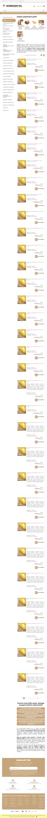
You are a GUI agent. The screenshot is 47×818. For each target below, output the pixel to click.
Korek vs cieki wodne (9, 84)
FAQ (17, 2)
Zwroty (5, 804)
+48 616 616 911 (21, 0)
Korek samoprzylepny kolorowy (8, 31)
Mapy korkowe (7, 76)
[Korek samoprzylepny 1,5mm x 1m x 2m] (22, 215)
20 (37, 698)
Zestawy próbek (7, 99)
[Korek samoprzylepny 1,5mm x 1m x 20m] (22, 316)
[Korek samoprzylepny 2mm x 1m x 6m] (22, 602)
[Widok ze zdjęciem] (41, 55)
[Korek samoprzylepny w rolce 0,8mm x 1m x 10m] (22, 96)
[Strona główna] (12, 6)
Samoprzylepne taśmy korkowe (8, 24)
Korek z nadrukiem (8, 102)
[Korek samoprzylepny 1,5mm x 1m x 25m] (22, 333)
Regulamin (43, 2)
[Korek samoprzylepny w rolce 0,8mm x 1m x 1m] (22, 63)
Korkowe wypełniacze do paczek (7, 96)
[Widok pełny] (44, 55)
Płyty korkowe (13, 798)
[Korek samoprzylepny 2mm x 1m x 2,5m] (22, 501)
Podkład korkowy (8, 42)
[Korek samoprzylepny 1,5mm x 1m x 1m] (22, 181)
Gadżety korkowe (8, 81)
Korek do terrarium (8, 105)
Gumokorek (6, 57)
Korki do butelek (7, 92)
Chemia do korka (7, 65)
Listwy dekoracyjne (8, 71)
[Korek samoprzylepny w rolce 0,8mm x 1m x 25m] (22, 147)
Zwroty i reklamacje (27, 2)
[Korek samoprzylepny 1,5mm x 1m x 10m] (22, 282)
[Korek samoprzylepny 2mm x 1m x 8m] (22, 652)
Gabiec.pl (27, 813)
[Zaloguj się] (35, 6)
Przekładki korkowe (8, 73)
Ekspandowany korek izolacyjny (9, 55)
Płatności (20, 2)
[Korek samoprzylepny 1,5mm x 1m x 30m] (22, 350)
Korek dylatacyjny (8, 68)
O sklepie (34, 798)
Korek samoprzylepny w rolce (8, 26)
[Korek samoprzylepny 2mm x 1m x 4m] (22, 552)
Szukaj (27, 803)
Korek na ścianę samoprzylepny (6, 34)
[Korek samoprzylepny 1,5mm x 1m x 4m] (22, 249)
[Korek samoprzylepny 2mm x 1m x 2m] (22, 476)
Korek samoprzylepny (7, 20)
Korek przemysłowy (8, 89)
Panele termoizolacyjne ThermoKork (7, 50)
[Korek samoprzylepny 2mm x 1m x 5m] (22, 577)
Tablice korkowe (7, 63)
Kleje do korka (41, 804)
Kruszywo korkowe (8, 60)
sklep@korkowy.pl (6, 0)
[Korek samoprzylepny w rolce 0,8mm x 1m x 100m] (22, 198)
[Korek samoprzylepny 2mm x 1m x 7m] (22, 627)
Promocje (5, 110)
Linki (34, 804)
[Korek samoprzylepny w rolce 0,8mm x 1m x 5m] (22, 79)
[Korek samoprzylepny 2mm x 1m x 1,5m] (22, 451)
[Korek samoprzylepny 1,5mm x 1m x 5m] (22, 266)
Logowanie (27, 798)
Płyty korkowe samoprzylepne (6, 29)
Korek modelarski (8, 79)
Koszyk (34, 800)
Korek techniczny (8, 17)
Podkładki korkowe (8, 87)
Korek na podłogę (8, 39)
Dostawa (20, 800)
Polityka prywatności (36, 2)
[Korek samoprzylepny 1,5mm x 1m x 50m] (22, 409)
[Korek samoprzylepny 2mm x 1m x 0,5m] (22, 384)
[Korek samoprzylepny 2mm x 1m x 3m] (22, 526)
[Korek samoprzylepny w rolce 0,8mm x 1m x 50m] (22, 164)
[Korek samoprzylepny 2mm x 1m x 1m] (22, 426)
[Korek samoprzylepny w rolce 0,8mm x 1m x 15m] (22, 113)
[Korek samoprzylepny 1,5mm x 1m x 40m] (22, 367)
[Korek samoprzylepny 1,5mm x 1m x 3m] (22, 232)
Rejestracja (27, 800)
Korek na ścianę (7, 36)
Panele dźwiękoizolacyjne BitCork (8, 45)
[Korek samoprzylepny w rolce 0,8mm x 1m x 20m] (22, 130)
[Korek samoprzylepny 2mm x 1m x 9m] (22, 677)
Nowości (5, 107)
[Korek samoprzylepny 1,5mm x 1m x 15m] (22, 299)
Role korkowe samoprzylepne (28, 27)
